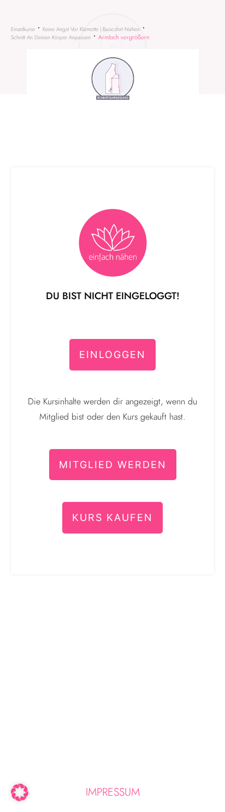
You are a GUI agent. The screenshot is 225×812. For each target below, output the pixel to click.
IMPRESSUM (113, 792)
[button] (19, 792)
